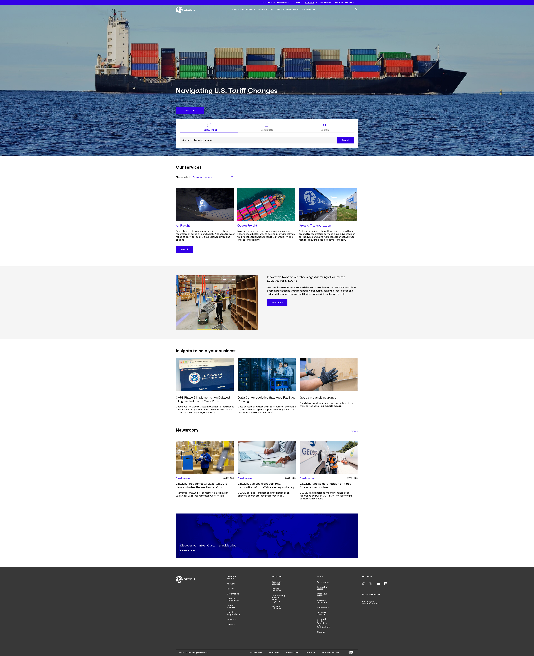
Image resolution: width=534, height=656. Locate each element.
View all (184, 249)
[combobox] (213, 177)
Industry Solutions (276, 607)
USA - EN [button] (309, 2)
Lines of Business (231, 606)
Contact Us (309, 9)
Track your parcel (322, 595)
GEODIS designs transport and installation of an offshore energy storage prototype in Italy (264, 494)
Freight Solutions (276, 590)
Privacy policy (274, 652)
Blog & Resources (288, 9)
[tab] (325, 127)
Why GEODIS (265, 9)
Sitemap (321, 632)
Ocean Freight (247, 225)
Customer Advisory (322, 613)
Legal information (292, 652)
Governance (233, 594)
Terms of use (310, 652)
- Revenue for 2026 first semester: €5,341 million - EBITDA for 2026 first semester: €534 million (203, 494)
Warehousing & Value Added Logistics (278, 598)
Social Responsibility (233, 613)
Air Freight (183, 225)
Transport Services (276, 583)
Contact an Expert (322, 588)
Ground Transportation (315, 225)
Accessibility (323, 608)
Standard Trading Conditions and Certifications (323, 623)
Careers (231, 624)
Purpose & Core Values (233, 600)
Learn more (277, 302)
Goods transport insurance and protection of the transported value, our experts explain (326, 404)
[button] (266, 2)
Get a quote (323, 582)
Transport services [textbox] (203, 177)
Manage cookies (256, 652)
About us (231, 584)
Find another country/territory (370, 603)
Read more (186, 550)
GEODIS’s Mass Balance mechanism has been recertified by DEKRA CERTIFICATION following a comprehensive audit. (326, 495)
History (230, 589)
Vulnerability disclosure (330, 652)
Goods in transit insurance (318, 397)
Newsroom (232, 619)
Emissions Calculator (322, 602)
